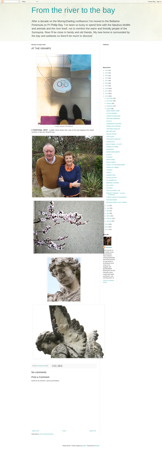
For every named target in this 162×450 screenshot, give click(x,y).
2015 (106, 96)
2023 (106, 75)
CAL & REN (109, 185)
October (109, 103)
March (109, 216)
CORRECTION (110, 175)
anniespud (108, 247)
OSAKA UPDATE (111, 134)
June (108, 208)
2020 (106, 83)
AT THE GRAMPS (111, 113)
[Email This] (53, 366)
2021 (106, 80)
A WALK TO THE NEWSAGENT (115, 165)
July (108, 205)
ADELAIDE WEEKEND (113, 118)
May (108, 211)
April (108, 213)
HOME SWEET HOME (113, 111)
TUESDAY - (109, 157)
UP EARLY (109, 188)
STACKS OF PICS (111, 177)
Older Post (93, 431)
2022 (106, 78)
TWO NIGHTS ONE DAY (113, 139)
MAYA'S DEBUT (111, 162)
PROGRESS (110, 149)
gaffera (84, 445)
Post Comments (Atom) (46, 434)
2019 (106, 86)
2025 (106, 70)
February (109, 218)
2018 (106, 88)
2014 (106, 224)
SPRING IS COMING (112, 167)
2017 (106, 91)
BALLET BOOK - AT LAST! (114, 144)
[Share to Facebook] (59, 366)
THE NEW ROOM (111, 200)
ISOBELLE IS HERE (112, 147)
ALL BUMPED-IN (111, 180)
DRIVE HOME (110, 159)
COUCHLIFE (110, 136)
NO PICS (109, 121)
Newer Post (35, 431)
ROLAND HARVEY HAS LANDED (116, 202)
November (110, 101)
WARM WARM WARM (113, 152)
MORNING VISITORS (112, 183)
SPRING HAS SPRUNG (113, 126)
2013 (106, 227)
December (110, 98)
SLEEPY (109, 172)
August (109, 108)
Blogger (97, 445)
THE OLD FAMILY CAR (113, 190)
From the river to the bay (73, 10)
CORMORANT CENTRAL (114, 124)
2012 (106, 229)
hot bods (109, 154)
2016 (106, 93)
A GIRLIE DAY (110, 142)
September (110, 106)
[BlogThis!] (55, 366)
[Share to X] (57, 366)
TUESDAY (109, 170)
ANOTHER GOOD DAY (113, 129)
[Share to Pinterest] (61, 366)
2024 (106, 73)
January (109, 221)
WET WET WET (111, 131)
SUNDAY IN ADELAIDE (113, 116)
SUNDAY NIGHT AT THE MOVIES (116, 197)
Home (64, 431)
